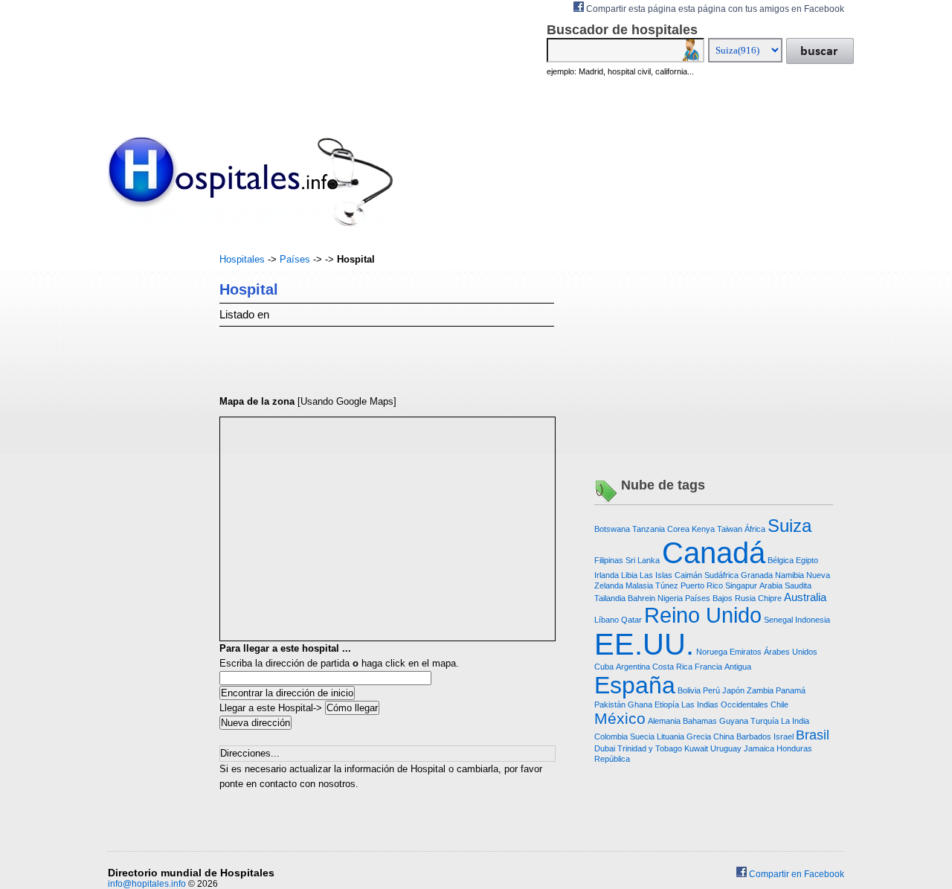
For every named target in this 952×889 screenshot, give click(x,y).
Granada (757, 575)
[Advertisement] (152, 475)
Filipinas (608, 560)
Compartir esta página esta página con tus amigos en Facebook (714, 9)
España (634, 685)
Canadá (713, 552)
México (620, 718)
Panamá (790, 690)
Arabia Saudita (785, 585)
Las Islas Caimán (671, 575)
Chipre (770, 598)
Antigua (737, 666)
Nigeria (670, 598)
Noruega (711, 651)
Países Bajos (709, 598)
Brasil (812, 735)
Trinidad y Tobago (649, 748)
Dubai (604, 748)
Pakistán (609, 704)
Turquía (764, 720)
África (754, 528)
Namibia (789, 575)
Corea (678, 528)
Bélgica (781, 560)
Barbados (753, 736)
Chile (779, 704)
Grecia (698, 736)
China (723, 736)
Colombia (611, 736)
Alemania (664, 720)
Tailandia (609, 598)
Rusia (745, 598)
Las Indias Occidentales (724, 704)
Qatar (631, 619)
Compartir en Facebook (795, 874)
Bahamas (700, 720)
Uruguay (726, 748)
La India (795, 720)
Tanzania (648, 528)
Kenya (703, 528)
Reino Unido (703, 615)
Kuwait (696, 748)
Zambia (760, 690)
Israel (784, 736)
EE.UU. (644, 644)
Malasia (639, 585)
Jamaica (759, 748)
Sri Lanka (642, 560)
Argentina (633, 666)
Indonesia (812, 619)
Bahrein (641, 598)
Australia (805, 597)
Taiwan (729, 528)
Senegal (778, 619)
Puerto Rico (702, 585)
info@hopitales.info (147, 884)
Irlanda (606, 575)
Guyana (733, 720)
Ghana (640, 704)
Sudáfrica (721, 575)
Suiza (789, 526)
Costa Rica (672, 666)
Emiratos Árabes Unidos (773, 651)
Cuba (604, 666)
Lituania (670, 736)
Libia (629, 575)
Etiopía (666, 704)
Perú (711, 690)
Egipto (807, 560)
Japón (733, 690)
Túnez (666, 585)
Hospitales (242, 259)
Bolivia (689, 690)
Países (295, 259)
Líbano (606, 619)
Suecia (642, 736)
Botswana (612, 528)
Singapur (741, 585)
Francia (708, 666)
